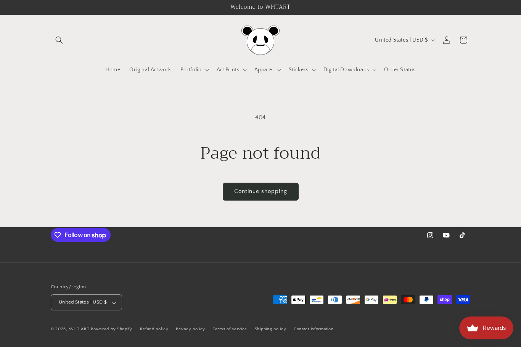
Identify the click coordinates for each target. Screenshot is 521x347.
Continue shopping (260, 191)
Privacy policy (190, 329)
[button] (59, 40)
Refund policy (154, 329)
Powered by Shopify (111, 329)
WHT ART (79, 329)
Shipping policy (270, 329)
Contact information (313, 329)
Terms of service (230, 329)
